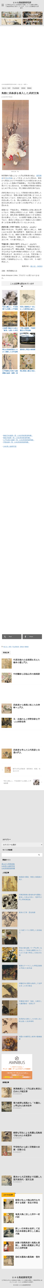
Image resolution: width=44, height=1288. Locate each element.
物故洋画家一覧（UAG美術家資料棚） (17, 438)
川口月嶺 (8, 178)
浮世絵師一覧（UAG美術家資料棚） (16, 442)
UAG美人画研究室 (9, 446)
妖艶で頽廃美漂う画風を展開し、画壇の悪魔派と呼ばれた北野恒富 (27, 1245)
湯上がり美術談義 (8, 864)
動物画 (27, 646)
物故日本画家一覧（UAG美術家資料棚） (18, 435)
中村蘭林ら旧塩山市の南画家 (26, 674)
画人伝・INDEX (36, 266)
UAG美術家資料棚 (8, 868)
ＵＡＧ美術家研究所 (22, 2)
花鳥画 (22, 646)
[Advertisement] (22, 56)
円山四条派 (15, 646)
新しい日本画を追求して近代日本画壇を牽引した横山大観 (27, 1231)
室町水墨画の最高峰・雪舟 (27, 1257)
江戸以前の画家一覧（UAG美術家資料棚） (18, 440)
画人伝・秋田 (7, 646)
